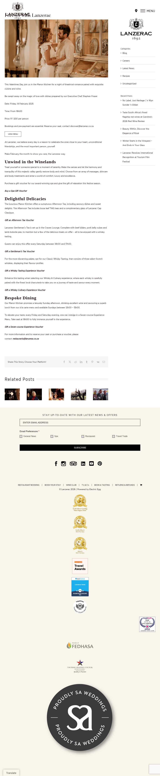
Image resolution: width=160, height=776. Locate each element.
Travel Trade (121, 436)
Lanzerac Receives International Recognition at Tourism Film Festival (137, 157)
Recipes (126, 76)
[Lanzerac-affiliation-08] (80, 636)
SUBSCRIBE (80, 447)
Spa (56, 436)
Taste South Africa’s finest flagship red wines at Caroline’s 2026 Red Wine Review (137, 116)
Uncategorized (129, 83)
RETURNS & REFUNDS (125, 485)
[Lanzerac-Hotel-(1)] (80, 578)
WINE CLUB (71, 485)
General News (29, 436)
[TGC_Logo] (80, 659)
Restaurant (90, 436)
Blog (124, 53)
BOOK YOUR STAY (53, 485)
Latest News (128, 68)
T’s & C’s (85, 485)
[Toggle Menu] (143, 10)
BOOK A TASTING (102, 485)
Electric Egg (95, 489)
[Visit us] (136, 10)
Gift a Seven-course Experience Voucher (24, 327)
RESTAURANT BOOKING (28, 485)
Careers (126, 60)
